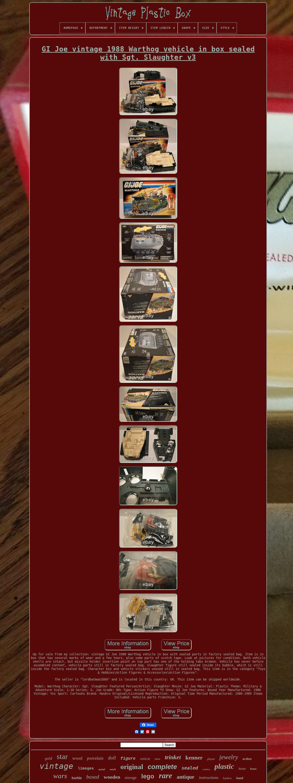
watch (113, 769)
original (131, 766)
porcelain (95, 758)
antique (185, 777)
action (247, 759)
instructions (208, 777)
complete (162, 766)
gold (48, 758)
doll (112, 758)
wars (60, 776)
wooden (112, 777)
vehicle (145, 759)
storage (131, 777)
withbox (206, 769)
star (62, 756)
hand (239, 778)
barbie (77, 778)
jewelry (228, 757)
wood (77, 758)
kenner (194, 757)
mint (157, 759)
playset (211, 759)
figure (128, 758)
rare (165, 775)
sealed (190, 768)
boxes (242, 768)
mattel (101, 769)
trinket (173, 757)
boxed (92, 777)
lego (147, 776)
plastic (224, 766)
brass (253, 768)
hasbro (227, 778)
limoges (86, 769)
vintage (56, 766)
